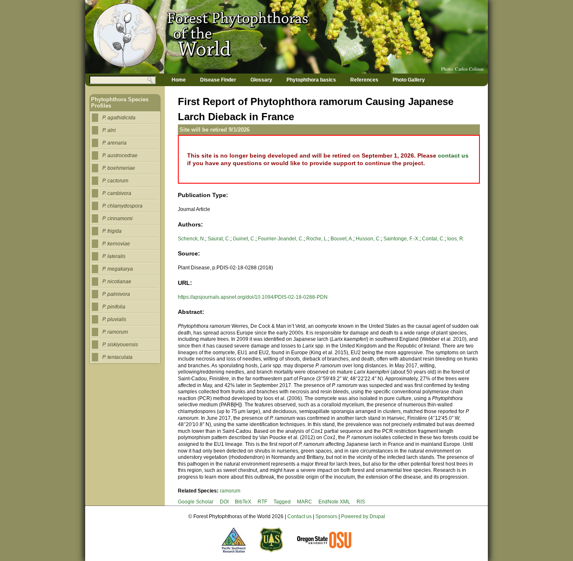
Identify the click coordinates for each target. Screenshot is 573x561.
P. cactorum (115, 181)
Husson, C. (368, 239)
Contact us (299, 516)
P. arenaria (114, 143)
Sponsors (326, 516)
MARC (304, 502)
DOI (224, 502)
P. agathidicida (118, 118)
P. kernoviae (116, 244)
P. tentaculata (117, 357)
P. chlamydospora (122, 206)
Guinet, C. (244, 239)
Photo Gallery (409, 80)
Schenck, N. (191, 239)
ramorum (230, 491)
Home (179, 80)
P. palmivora (116, 294)
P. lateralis (113, 256)
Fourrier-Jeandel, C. (281, 239)
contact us (453, 155)
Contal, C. (433, 239)
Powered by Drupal (363, 516)
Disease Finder (218, 80)
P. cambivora (116, 193)
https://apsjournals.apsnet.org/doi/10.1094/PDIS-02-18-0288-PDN (253, 297)
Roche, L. (317, 239)
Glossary (261, 80)
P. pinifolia (113, 307)
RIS (361, 502)
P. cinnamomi (117, 218)
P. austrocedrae (120, 155)
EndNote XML (334, 502)
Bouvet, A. (342, 239)
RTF (262, 502)
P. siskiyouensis (120, 345)
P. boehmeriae (118, 168)
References (364, 80)
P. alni (109, 130)
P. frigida (112, 231)
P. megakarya (117, 269)
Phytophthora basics (311, 80)
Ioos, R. (455, 239)
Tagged (282, 502)
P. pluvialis (114, 319)
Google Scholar (196, 502)
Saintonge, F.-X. (401, 239)
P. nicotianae (116, 281)
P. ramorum (115, 332)
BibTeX (243, 502)
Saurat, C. (219, 239)
